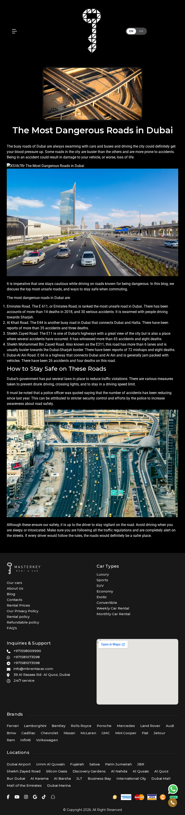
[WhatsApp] (173, 789)
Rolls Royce (81, 726)
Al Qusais (141, 771)
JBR (140, 764)
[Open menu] (13, 31)
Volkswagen (47, 740)
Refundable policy (23, 622)
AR (141, 31)
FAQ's (12, 628)
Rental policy (18, 616)
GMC (106, 733)
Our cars (14, 583)
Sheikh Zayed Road (24, 771)
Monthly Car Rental (113, 614)
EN (131, 31)
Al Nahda (119, 771)
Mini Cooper (125, 733)
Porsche (104, 726)
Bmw (11, 733)
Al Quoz (161, 771)
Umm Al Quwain (50, 764)
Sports (102, 580)
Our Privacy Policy (22, 611)
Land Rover (150, 726)
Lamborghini (35, 726)
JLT (79, 778)
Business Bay (99, 778)
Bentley (58, 726)
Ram (11, 740)
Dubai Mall (161, 778)
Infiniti (25, 740)
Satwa (94, 764)
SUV (100, 585)
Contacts (14, 600)
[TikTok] (44, 797)
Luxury (103, 574)
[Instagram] (26, 797)
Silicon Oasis (56, 771)
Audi (170, 726)
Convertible (107, 602)
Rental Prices (18, 605)
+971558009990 (27, 651)
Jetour (159, 733)
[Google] (35, 797)
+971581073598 (27, 657)
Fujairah (77, 764)
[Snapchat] (53, 797)
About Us (15, 588)
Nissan (69, 733)
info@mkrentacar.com (33, 669)
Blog (11, 594)
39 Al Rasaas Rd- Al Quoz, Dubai (42, 674)
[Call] (172, 802)
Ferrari (12, 726)
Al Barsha (62, 778)
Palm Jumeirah (118, 764)
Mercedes (126, 726)
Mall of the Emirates (24, 785)
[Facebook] (8, 797)
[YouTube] (16, 797)
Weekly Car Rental (113, 608)
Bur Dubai (16, 778)
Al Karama (39, 778)
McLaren (88, 733)
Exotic (102, 597)
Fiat (145, 733)
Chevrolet (49, 733)
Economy (105, 591)
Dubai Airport (19, 764)
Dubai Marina (59, 785)
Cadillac (28, 733)
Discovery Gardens (89, 771)
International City (131, 778)
